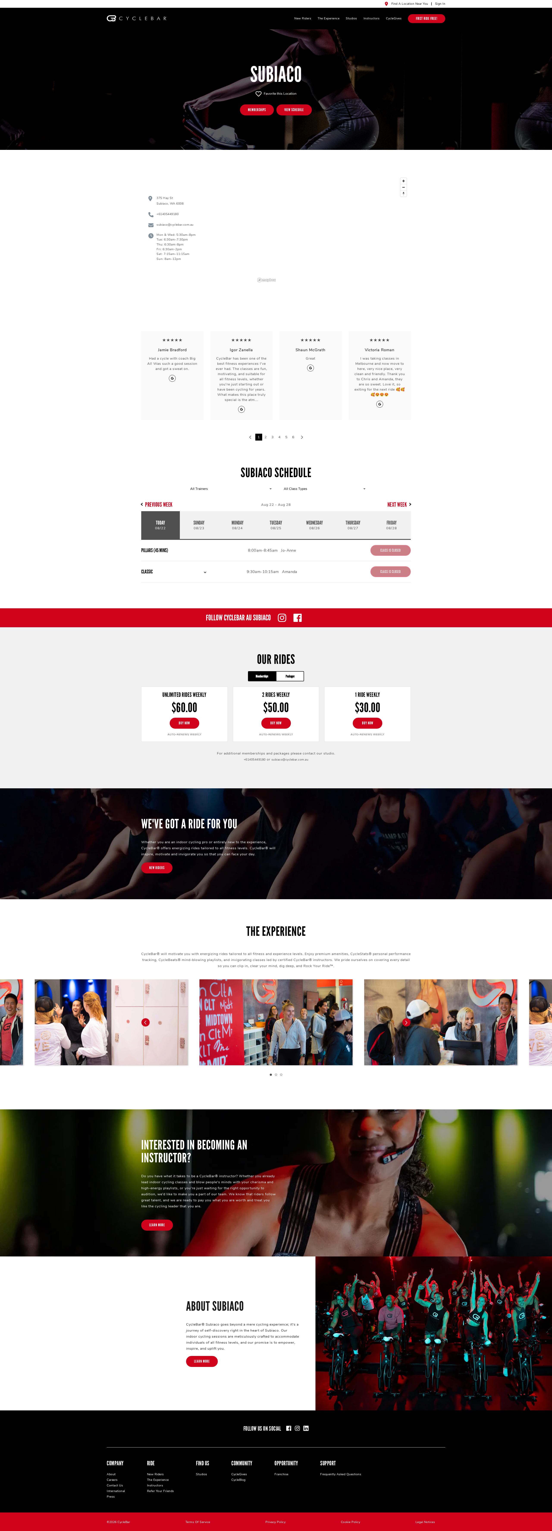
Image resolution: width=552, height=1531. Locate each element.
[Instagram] (282, 617)
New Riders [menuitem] (302, 18)
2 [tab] (276, 1075)
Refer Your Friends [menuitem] (160, 1491)
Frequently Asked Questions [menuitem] (340, 1474)
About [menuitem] (111, 1474)
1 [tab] (271, 1075)
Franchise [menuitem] (281, 1474)
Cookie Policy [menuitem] (350, 1522)
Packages (290, 676)
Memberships (262, 676)
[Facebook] (297, 617)
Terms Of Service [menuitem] (197, 1522)
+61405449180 (255, 760)
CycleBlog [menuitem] (238, 1480)
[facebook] (288, 1428)
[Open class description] (205, 571)
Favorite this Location (280, 93)
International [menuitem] (116, 1491)
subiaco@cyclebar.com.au (290, 760)
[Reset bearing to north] (403, 193)
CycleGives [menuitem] (393, 18)
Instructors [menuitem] (372, 18)
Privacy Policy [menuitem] (275, 1522)
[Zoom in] (403, 181)
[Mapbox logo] (266, 280)
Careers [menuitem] (112, 1480)
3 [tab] (281, 1075)
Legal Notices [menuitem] (425, 1522)
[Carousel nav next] (406, 1022)
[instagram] (297, 1428)
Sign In (440, 4)
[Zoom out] (403, 187)
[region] (332, 230)
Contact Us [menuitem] (115, 1485)
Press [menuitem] (111, 1497)
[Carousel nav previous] (145, 1022)
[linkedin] (306, 1428)
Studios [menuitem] (351, 18)
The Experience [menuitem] (328, 18)
